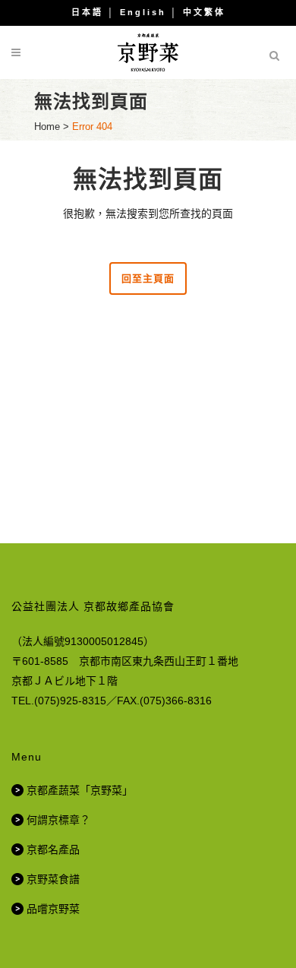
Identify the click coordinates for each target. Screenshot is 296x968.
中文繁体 (204, 12)
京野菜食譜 (53, 879)
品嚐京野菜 (53, 909)
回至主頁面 (148, 278)
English (143, 12)
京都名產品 (53, 849)
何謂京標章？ (58, 820)
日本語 (87, 12)
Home (47, 126)
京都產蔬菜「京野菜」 (80, 790)
